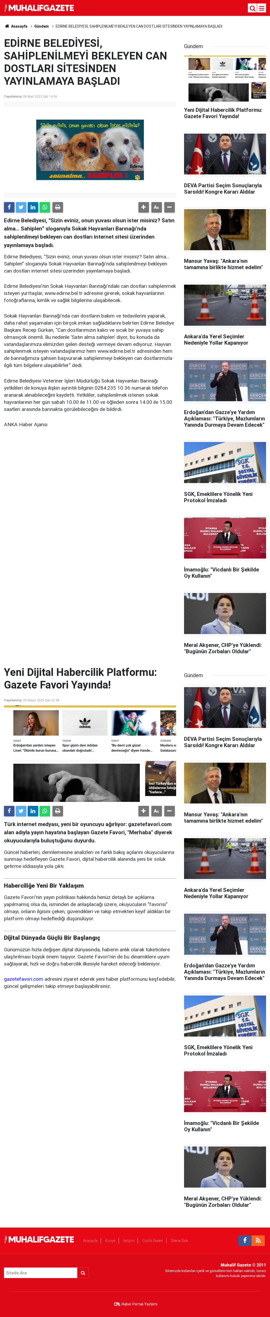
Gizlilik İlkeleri (152, 1241)
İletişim (128, 1241)
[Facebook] (9, 207)
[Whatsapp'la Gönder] (45, 207)
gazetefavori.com (23, 979)
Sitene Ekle (179, 1241)
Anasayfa (90, 1241)
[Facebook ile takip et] (245, 1240)
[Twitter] (21, 207)
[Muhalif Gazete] (39, 7)
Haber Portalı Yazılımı (139, 1304)
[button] (143, 207)
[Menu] (262, 8)
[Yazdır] (57, 207)
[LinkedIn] (33, 207)
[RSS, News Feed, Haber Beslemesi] (258, 1240)
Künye (110, 1241)
